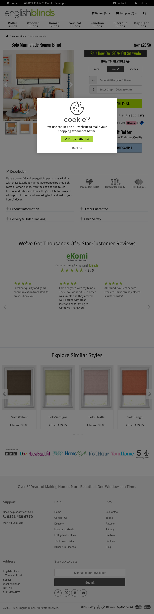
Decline (77, 148)
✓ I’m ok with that (77, 139)
